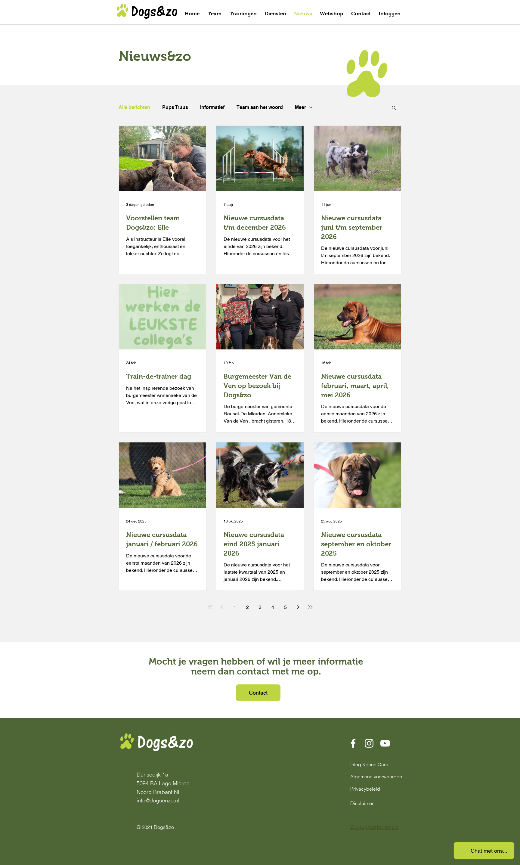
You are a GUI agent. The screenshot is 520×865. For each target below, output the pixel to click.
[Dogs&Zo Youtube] (385, 743)
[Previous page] (222, 607)
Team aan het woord (260, 107)
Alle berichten (134, 107)
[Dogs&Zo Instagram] (369, 743)
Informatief (212, 107)
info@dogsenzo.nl (158, 800)
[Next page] (297, 607)
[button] (394, 108)
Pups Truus (175, 107)
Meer (300, 107)
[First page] (209, 607)
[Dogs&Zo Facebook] (353, 743)
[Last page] (310, 607)
